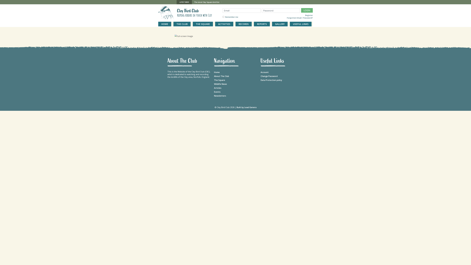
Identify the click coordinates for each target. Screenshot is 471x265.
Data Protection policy (271, 80)
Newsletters (220, 96)
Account (265, 72)
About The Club (221, 76)
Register (309, 15)
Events (217, 92)
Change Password (269, 76)
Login (307, 10)
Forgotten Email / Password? (300, 18)
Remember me (231, 17)
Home (217, 72)
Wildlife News (220, 84)
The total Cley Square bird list (206, 2)
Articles (217, 88)
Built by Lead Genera (246, 107)
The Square (219, 80)
